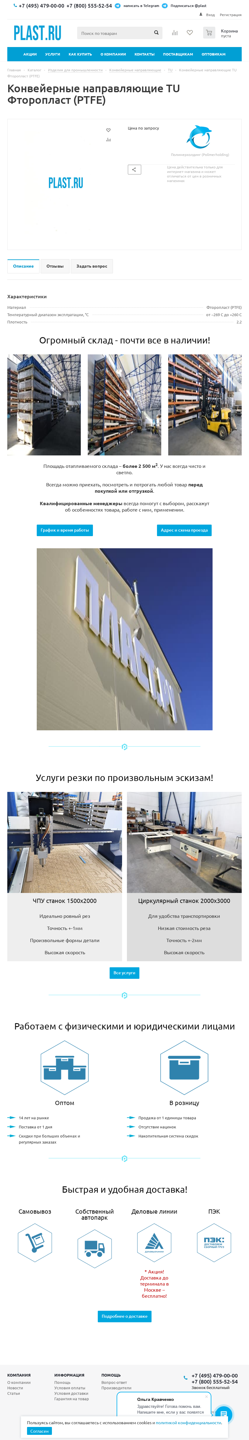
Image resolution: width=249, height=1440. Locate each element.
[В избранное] (108, 130)
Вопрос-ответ (114, 1382)
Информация (69, 1374)
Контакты (145, 54)
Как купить (80, 54)
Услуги (52, 54)
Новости (15, 1387)
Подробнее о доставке (125, 1316)
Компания (19, 1374)
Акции (30, 54)
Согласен (39, 1431)
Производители (116, 1387)
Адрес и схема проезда (184, 530)
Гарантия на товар (71, 1398)
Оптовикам (214, 54)
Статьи (13, 1393)
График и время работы (65, 530)
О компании (113, 54)
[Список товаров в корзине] (221, 36)
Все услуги (124, 972)
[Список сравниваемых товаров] (175, 34)
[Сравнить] (108, 140)
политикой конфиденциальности (188, 1422)
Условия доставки (71, 1393)
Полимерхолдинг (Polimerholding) (200, 154)
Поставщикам (178, 54)
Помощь (111, 1374)
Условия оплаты (69, 1387)
